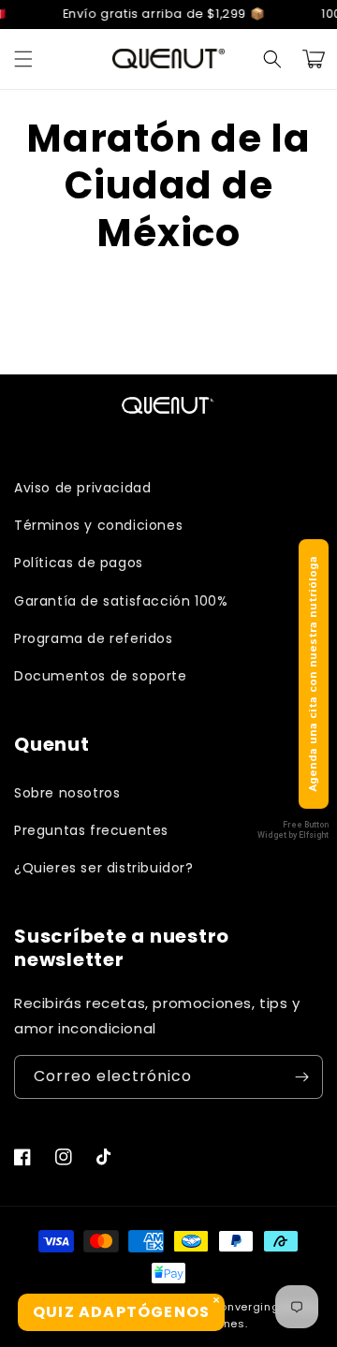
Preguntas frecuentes (91, 830)
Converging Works (264, 1306)
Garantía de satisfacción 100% (120, 601)
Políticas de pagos (78, 562)
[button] (23, 59)
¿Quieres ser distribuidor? (104, 867)
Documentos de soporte (100, 675)
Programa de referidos (93, 638)
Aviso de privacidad (82, 487)
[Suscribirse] (301, 1077)
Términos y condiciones (98, 525)
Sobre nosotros (67, 792)
